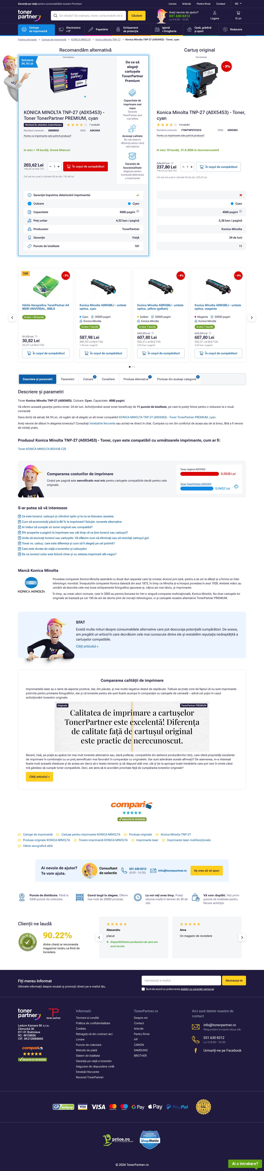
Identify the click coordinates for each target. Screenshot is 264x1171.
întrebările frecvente (102, 423)
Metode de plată (86, 1050)
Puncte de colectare (88, 1045)
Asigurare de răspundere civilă (95, 1066)
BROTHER (140, 1055)
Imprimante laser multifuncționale (189, 840)
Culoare (88, 379)
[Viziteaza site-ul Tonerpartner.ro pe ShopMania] (150, 1140)
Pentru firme (203, 3)
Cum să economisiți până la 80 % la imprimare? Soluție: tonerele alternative (72, 521)
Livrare (172, 3)
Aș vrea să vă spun (206, 870)
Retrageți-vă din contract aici (94, 1034)
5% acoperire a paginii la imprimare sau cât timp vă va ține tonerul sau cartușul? (75, 532)
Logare (214, 18)
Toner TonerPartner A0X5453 (195, 484)
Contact (220, 3)
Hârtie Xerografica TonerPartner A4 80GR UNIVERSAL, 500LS (45, 306)
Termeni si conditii (87, 1018)
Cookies (81, 1028)
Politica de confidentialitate (93, 1023)
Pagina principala (27, 39)
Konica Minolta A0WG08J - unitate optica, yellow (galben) (160, 306)
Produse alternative (135, 379)
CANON (139, 1045)
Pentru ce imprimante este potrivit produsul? (180, 135)
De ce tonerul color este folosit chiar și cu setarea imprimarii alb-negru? (69, 554)
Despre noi (140, 1018)
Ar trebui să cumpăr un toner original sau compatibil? (57, 527)
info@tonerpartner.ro (172, 870)
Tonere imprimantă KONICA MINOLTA (103, 840)
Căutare (136, 15)
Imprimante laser (147, 840)
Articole (186, 3)
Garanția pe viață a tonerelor (94, 1061)
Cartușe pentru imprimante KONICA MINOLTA (90, 834)
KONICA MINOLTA (81, 39)
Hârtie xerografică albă (38, 846)
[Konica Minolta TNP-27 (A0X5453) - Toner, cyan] (201, 80)
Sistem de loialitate (88, 1055)
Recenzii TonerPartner (90, 1077)
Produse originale (140, 834)
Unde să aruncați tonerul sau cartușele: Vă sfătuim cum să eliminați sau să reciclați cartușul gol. (85, 538)
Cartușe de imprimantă (54, 39)
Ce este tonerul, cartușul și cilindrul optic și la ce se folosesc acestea (67, 516)
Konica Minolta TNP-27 (108, 39)
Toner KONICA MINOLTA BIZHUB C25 (42, 449)
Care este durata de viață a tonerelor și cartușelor (54, 549)
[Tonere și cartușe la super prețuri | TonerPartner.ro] (29, 15)
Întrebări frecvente (87, 1072)
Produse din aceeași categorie (176, 379)
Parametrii (67, 379)
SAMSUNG (141, 1050)
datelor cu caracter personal (197, 989)
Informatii (83, 1011)
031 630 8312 (179, 16)
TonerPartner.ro (146, 1011)
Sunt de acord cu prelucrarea (180, 989)
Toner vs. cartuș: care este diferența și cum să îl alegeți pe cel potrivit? (68, 543)
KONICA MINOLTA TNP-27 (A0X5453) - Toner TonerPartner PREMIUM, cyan (167, 417)
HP (136, 1039)
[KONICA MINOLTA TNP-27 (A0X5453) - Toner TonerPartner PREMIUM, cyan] (68, 80)
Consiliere (108, 379)
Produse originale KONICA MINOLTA (46, 840)
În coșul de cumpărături (221, 167)
